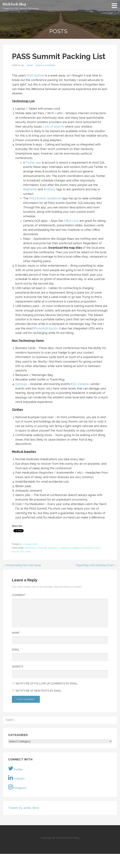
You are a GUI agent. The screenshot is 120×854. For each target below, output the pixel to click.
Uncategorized (29, 544)
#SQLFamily (31, 548)
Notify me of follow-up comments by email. (47, 683)
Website (17, 666)
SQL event (25, 551)
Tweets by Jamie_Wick (23, 807)
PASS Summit (35, 75)
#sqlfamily (30, 189)
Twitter (18, 769)
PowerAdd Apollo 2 (47, 328)
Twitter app (33, 162)
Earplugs (21, 384)
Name (16, 632)
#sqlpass (53, 548)
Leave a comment (45, 65)
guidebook (76, 548)
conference (64, 548)
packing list (89, 548)
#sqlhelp (49, 189)
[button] (115, 6)
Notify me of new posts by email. (39, 690)
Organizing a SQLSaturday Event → (96, 565)
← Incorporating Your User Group (22, 565)
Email (16, 649)
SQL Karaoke (80, 384)
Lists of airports (53, 126)
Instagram (19, 788)
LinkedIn (19, 778)
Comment (19, 595)
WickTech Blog (14, 4)
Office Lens (71, 220)
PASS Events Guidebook (45, 198)
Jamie (30, 65)
